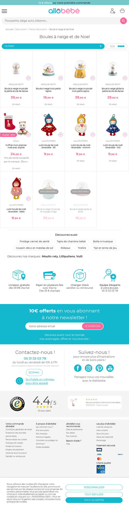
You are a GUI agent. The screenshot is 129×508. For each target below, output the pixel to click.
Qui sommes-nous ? (44, 427)
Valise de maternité (104, 437)
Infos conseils (102, 430)
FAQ (68, 444)
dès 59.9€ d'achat (19, 286)
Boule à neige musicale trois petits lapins (80, 89)
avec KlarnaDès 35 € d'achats (49, 288)
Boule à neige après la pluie (81, 210)
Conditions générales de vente (19, 429)
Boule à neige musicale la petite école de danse (16, 89)
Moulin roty (50, 256)
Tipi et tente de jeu (105, 247)
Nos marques (41, 434)
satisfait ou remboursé (79, 286)
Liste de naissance (104, 427)
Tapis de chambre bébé (71, 241)
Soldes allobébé (42, 447)
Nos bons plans (42, 430)
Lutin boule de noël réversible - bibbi (16, 210)
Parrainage (101, 440)
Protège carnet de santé (34, 241)
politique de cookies (17, 501)
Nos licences (71, 436)
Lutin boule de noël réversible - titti (112, 146)
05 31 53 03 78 (110, 290)
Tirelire (82, 247)
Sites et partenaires (74, 429)
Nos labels (70, 433)
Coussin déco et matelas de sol (34, 247)
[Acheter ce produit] (28, 78)
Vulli (79, 256)
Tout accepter (94, 500)
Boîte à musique (103, 241)
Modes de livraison (14, 446)
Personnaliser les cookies (16, 439)
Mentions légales (43, 437)
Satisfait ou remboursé (15, 456)
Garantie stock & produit (16, 453)
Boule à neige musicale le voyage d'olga (48, 210)
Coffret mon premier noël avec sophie (16, 146)
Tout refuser (94, 494)
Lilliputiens (67, 256)
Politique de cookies (14, 443)
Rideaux (65, 247)
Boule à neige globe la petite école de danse (113, 89)
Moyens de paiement (15, 450)
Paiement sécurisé (105, 445)
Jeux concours (102, 434)
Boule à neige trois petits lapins (48, 89)
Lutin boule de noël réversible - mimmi (80, 146)
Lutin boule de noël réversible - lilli (48, 146)
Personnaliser (94, 487)
